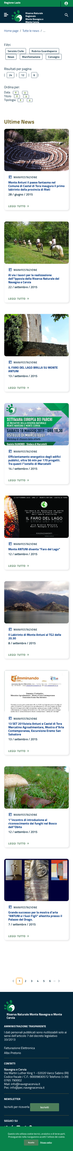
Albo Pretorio (12, 1053)
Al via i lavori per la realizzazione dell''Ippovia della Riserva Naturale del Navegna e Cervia (33, 278)
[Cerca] (66, 15)
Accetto (31, 1142)
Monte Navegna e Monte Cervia (34, 20)
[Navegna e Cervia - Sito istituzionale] (9, 1005)
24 (10, 75)
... (54, 980)
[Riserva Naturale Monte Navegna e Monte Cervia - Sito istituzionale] (17, 15)
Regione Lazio (12, 2)
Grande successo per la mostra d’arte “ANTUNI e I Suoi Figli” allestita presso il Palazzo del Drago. (35, 916)
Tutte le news (30, 30)
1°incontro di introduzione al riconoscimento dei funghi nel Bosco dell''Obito (32, 823)
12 (22, 75)
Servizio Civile (16, 51)
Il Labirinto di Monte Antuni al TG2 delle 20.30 (34, 636)
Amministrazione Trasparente (25, 1026)
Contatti (9, 1063)
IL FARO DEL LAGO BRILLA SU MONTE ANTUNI (33, 369)
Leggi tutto (17, 206)
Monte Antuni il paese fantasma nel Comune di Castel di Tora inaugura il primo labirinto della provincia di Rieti (36, 186)
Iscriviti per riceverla (16, 1107)
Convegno (53, 57)
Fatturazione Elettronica (19, 1048)
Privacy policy (46, 1142)
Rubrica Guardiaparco (44, 51)
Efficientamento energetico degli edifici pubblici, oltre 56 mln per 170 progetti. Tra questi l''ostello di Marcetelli (34, 460)
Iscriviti (44, 1107)
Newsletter (12, 1099)
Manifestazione (31, 57)
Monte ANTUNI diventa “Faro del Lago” (34, 549)
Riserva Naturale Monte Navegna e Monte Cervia (34, 1016)
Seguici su (11, 1121)
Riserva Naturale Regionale (34, 14)
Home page (11, 30)
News (11, 57)
